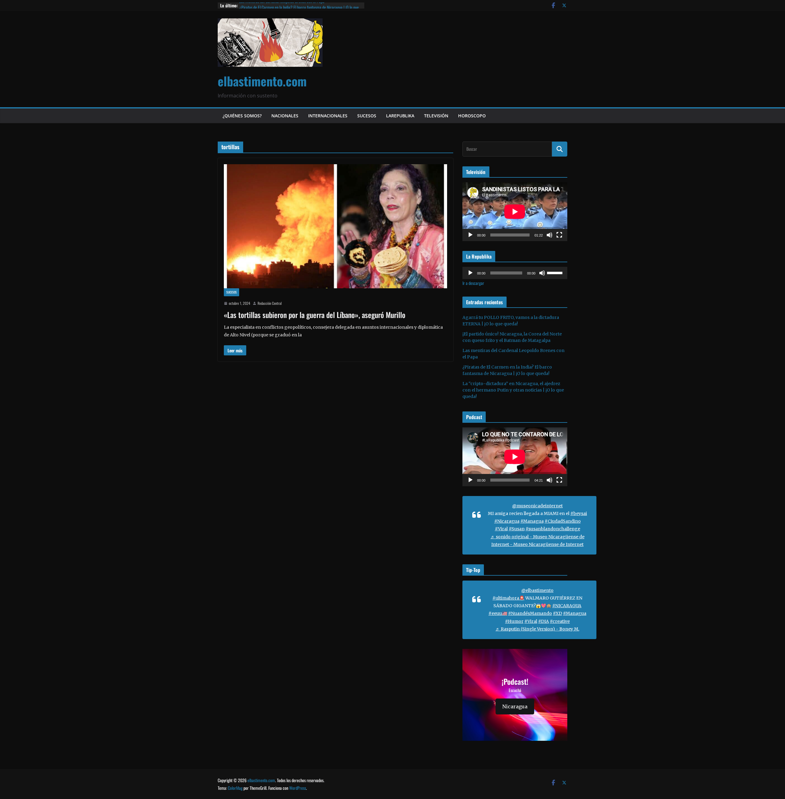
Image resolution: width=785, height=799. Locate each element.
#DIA (543, 621)
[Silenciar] (549, 235)
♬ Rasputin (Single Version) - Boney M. (537, 629)
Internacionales (327, 116)
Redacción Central (270, 303)
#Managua (532, 521)
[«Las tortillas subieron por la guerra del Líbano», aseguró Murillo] (335, 226)
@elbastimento (537, 590)
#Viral (501, 529)
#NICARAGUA (566, 605)
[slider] (555, 272)
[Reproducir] (470, 235)
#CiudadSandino (563, 521)
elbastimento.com (262, 81)
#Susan (517, 529)
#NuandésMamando (530, 613)
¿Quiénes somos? (242, 116)
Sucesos (366, 116)
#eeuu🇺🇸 (497, 613)
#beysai (578, 513)
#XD (557, 613)
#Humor (514, 621)
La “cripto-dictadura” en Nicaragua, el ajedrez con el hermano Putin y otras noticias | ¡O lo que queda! (513, 390)
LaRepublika (400, 116)
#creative (560, 621)
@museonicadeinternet (537, 506)
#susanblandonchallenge (553, 529)
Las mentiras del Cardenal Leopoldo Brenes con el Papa (281, 5)
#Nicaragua (506, 521)
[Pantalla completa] (559, 235)
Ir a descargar (473, 283)
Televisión (436, 116)
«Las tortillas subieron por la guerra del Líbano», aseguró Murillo (314, 314)
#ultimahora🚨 (508, 598)
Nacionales (284, 116)
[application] (514, 211)
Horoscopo (472, 116)
